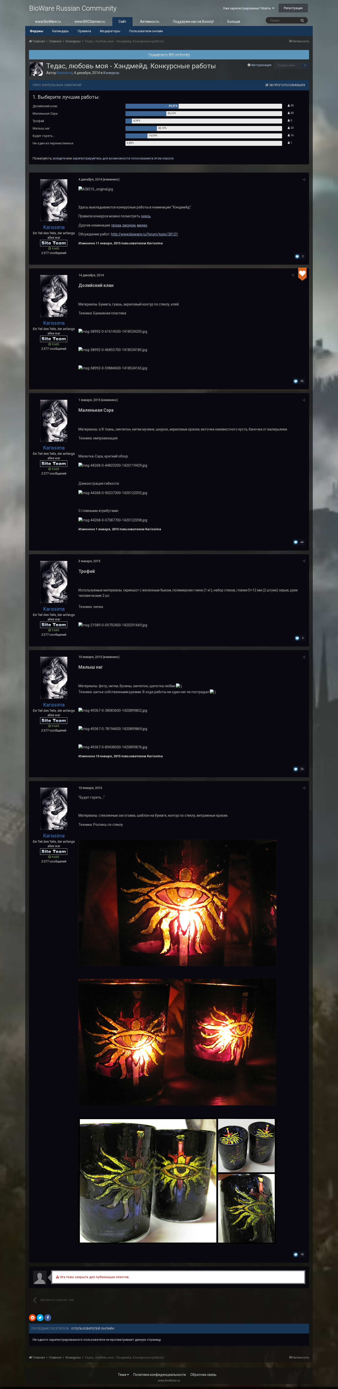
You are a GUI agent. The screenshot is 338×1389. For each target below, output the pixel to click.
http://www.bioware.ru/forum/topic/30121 (144, 234)
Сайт (122, 22)
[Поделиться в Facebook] (47, 1317)
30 (291, 113)
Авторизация (261, 65)
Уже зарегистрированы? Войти (247, 8)
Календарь (60, 31)
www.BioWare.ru (48, 22)
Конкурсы (111, 73)
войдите (59, 158)
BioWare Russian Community (73, 8)
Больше (233, 22)
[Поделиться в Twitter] (40, 1317)
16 (291, 135)
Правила (84, 31)
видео (142, 225)
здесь (146, 216)
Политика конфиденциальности (159, 1375)
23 (291, 127)
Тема (122, 1375)
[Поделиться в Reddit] (32, 1317)
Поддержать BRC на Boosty (169, 54)
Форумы (36, 31)
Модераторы (110, 31)
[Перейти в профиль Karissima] (36, 69)
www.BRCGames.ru (89, 22)
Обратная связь (203, 1375)
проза (116, 225)
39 (291, 105)
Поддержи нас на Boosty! (193, 22)
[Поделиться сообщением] (304, 179)
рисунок (129, 225)
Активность (149, 22)
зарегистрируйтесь (87, 158)
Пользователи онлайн (146, 31)
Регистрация (293, 8)
